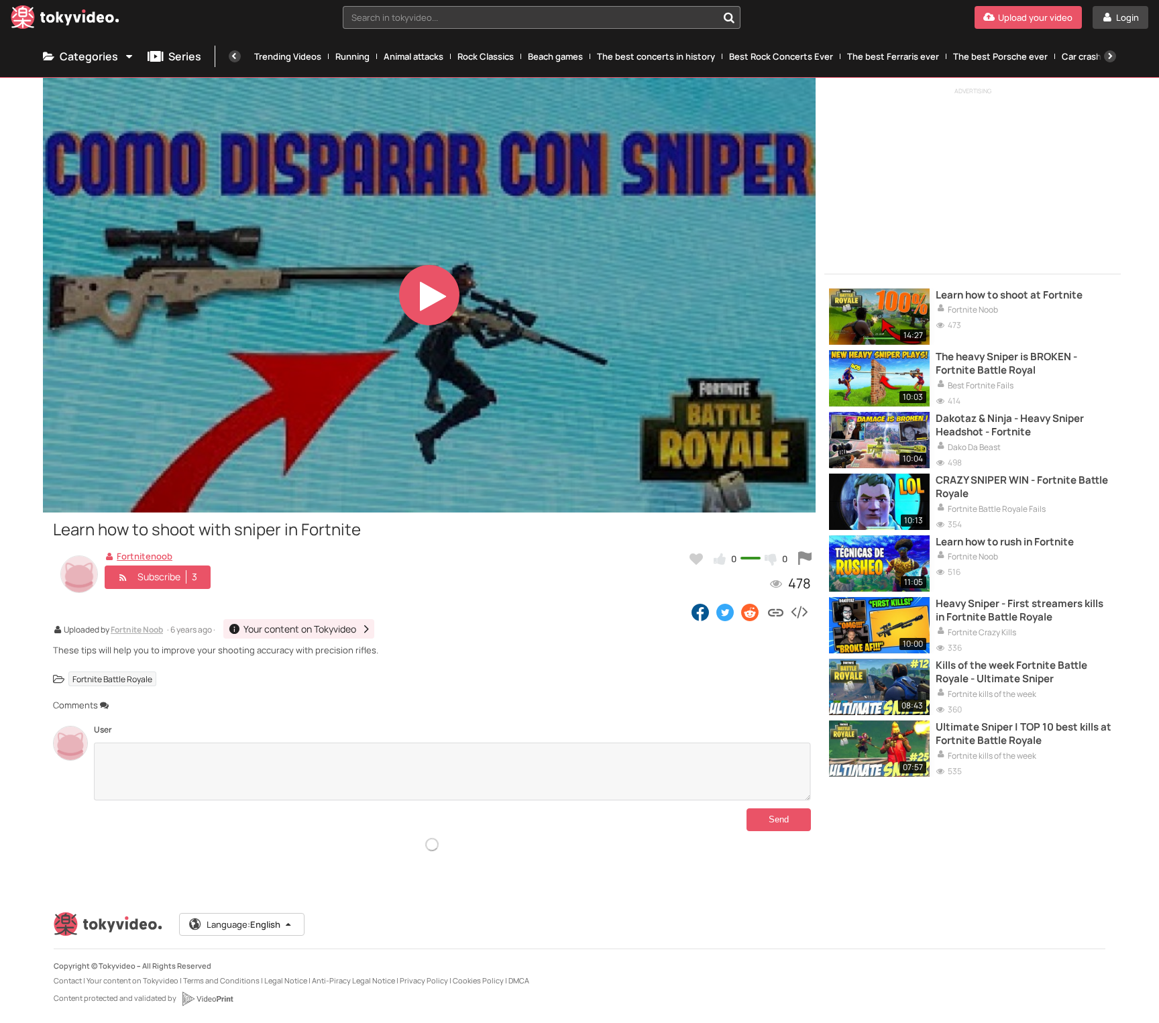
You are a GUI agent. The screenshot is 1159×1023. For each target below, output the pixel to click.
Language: (243, 924)
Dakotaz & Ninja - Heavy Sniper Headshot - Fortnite (1010, 425)
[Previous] (235, 56)
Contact (68, 980)
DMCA (518, 980)
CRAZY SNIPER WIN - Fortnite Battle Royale (1022, 487)
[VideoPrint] (207, 999)
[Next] (1110, 56)
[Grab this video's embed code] (799, 612)
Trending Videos (287, 56)
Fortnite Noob (137, 630)
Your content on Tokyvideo (132, 980)
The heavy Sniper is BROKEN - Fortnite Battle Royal (1006, 363)
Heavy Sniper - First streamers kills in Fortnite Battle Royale (1019, 610)
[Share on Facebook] (700, 612)
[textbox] (530, 17)
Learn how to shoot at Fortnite (1009, 295)
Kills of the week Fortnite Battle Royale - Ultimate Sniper (1011, 672)
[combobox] (542, 17)
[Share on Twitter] (725, 612)
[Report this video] (805, 558)
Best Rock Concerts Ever (781, 56)
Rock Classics (485, 56)
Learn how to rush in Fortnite (1005, 542)
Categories (89, 56)
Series (184, 56)
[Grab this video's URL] (775, 612)
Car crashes (1086, 56)
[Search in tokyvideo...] (729, 17)
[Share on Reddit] (751, 612)
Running (352, 56)
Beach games (555, 56)
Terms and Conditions (221, 980)
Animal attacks (413, 56)
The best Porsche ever (1000, 56)
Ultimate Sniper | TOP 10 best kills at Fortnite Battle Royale (1023, 733)
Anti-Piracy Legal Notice (353, 980)
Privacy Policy (424, 980)
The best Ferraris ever (893, 56)
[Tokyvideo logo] (65, 19)
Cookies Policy (478, 980)
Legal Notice (285, 980)
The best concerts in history (656, 56)
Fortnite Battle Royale (112, 679)
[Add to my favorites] (696, 558)
